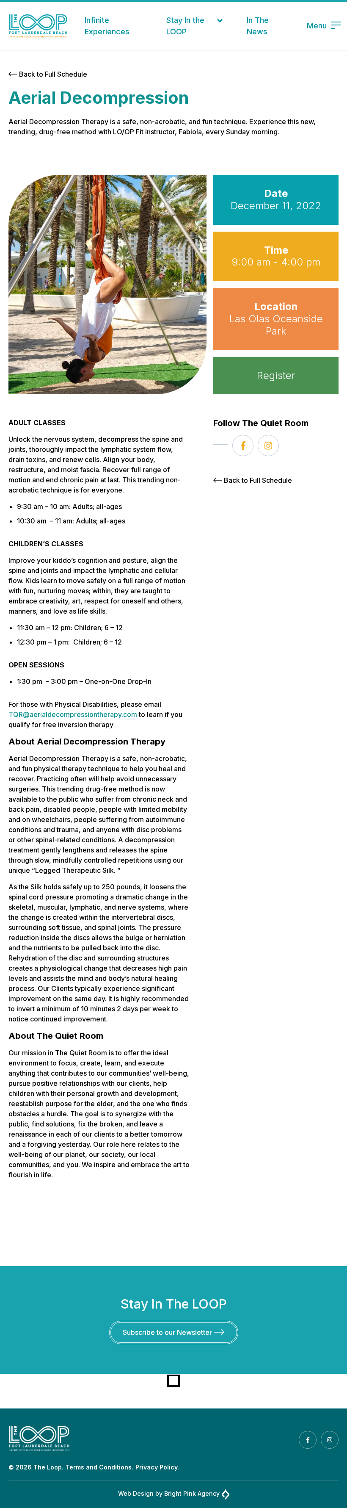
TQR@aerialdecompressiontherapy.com (72, 714)
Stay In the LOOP (185, 26)
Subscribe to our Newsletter (168, 1332)
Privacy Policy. (157, 1467)
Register (276, 375)
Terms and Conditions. (99, 1467)
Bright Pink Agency (192, 1493)
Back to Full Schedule (53, 74)
